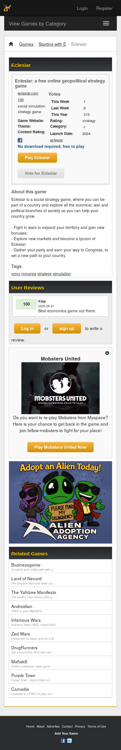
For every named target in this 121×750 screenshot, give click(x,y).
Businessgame (33, 566)
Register (104, 8)
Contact (67, 726)
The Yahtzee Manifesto (33, 594)
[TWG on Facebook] (63, 740)
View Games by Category (37, 23)
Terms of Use (97, 726)
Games (26, 44)
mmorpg (28, 273)
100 (21, 99)
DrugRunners (32, 649)
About (40, 726)
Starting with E (52, 44)
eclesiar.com (28, 93)
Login (82, 8)
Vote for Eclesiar (41, 173)
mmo (15, 273)
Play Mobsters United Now (60, 447)
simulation (62, 273)
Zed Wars (33, 635)
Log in (27, 328)
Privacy (80, 726)
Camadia (32, 691)
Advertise (53, 726)
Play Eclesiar (37, 157)
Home (30, 726)
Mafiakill (30, 663)
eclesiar (56, 140)
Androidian (26, 608)
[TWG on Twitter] (69, 740)
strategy (44, 273)
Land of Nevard (33, 580)
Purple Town (31, 677)
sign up (66, 328)
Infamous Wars (33, 622)
